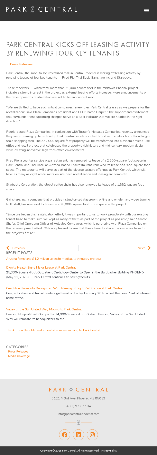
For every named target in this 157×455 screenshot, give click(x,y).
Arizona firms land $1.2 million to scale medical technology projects (54, 258)
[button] (146, 10)
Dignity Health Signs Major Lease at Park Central (41, 267)
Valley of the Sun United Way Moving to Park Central (44, 309)
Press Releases (21, 64)
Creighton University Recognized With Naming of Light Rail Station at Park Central (64, 288)
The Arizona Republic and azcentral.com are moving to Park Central (53, 330)
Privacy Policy (109, 450)
